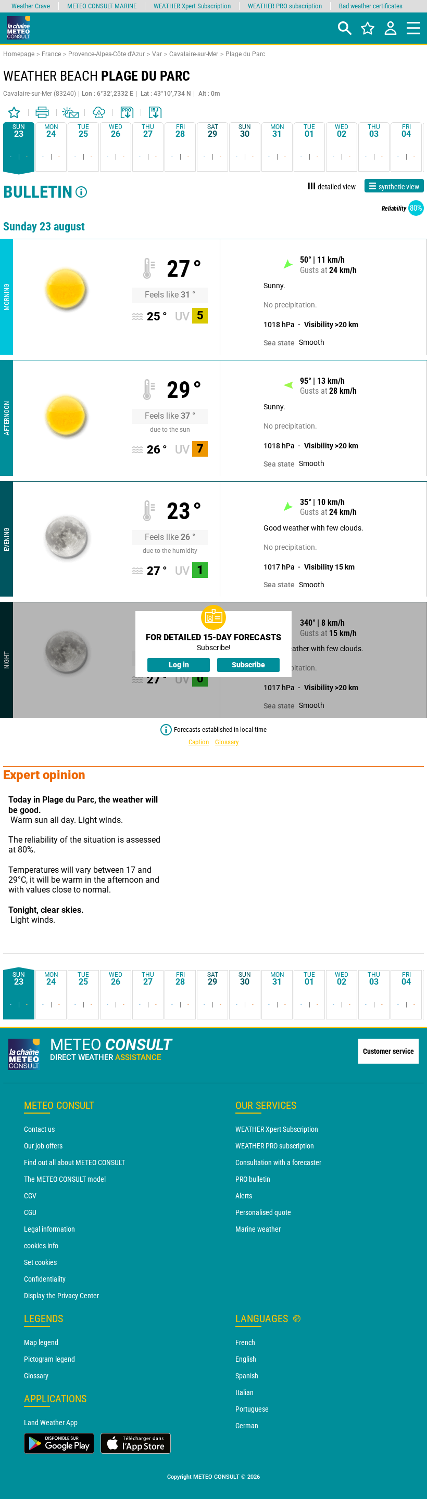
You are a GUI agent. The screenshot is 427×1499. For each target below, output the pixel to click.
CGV (30, 1196)
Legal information (49, 1229)
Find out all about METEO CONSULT (74, 1162)
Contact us (39, 1129)
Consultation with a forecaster (278, 1162)
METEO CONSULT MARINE (101, 6)
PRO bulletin (252, 1179)
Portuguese (252, 1409)
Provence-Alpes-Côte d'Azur (106, 54)
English (245, 1359)
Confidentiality (45, 1279)
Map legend (41, 1342)
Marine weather (258, 1229)
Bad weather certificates (371, 6)
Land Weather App (51, 1422)
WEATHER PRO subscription (274, 1146)
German (246, 1426)
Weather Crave (30, 6)
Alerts (243, 1196)
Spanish (246, 1376)
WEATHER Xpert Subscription (276, 1129)
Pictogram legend (49, 1359)
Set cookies (40, 1262)
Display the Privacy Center (61, 1295)
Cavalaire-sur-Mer (193, 54)
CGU (30, 1212)
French (245, 1342)
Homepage (18, 54)
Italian (244, 1392)
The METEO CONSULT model (65, 1179)
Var (157, 54)
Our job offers (43, 1146)
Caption (199, 742)
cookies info (41, 1246)
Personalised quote (263, 1212)
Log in (179, 665)
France (51, 54)
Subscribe (248, 665)
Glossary (226, 742)
